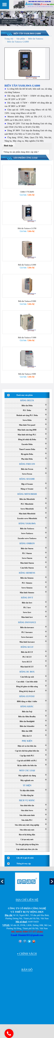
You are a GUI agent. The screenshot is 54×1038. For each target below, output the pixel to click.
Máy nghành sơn (27, 780)
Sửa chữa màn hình (27, 815)
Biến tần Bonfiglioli (27, 721)
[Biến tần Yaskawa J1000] (27, 358)
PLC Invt (27, 607)
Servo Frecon (27, 474)
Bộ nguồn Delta (27, 454)
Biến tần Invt (27, 603)
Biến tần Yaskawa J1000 (27, 374)
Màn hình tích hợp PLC (27, 435)
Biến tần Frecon (27, 469)
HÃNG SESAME (27, 479)
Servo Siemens (27, 588)
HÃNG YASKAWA (27, 523)
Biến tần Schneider (27, 726)
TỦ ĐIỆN (27, 785)
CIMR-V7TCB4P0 (27, 192)
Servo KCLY (27, 662)
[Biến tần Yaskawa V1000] (27, 322)
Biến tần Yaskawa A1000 (27, 265)
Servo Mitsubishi (27, 509)
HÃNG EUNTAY (27, 696)
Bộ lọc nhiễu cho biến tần (27, 765)
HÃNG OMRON (27, 543)
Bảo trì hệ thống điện (27, 835)
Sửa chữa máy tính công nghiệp (27, 825)
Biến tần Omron (27, 548)
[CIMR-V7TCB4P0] (27, 176)
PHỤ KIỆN (27, 741)
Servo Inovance (27, 637)
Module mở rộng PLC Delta (27, 415)
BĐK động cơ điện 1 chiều (27, 701)
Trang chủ (8, 39)
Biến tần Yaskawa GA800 (27, 33)
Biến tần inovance (27, 627)
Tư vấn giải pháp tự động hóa (27, 844)
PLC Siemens (27, 583)
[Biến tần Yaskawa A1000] (27, 249)
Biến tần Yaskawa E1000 (27, 301)
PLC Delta (27, 410)
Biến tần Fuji (27, 712)
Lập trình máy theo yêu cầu (27, 849)
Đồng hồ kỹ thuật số (27, 691)
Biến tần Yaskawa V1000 (27, 338)
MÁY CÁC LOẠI (27, 770)
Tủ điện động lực (27, 795)
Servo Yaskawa (27, 533)
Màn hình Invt (27, 617)
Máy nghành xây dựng (27, 776)
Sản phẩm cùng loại (25, 158)
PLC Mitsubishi (27, 504)
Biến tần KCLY (27, 652)
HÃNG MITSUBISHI (27, 494)
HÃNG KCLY (27, 647)
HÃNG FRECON (27, 464)
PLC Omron (27, 553)
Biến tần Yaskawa (35, 39)
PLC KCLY (27, 657)
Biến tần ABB (27, 731)
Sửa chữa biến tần (27, 805)
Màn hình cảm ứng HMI (27, 430)
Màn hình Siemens (27, 593)
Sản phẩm (20, 39)
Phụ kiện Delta (27, 459)
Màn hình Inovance (27, 642)
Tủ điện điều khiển (27, 790)
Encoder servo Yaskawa (27, 538)
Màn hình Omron (27, 563)
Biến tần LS (27, 736)
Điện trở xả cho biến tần (27, 746)
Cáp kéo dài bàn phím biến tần (27, 751)
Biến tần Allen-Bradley (27, 717)
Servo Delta (27, 420)
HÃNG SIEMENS (27, 573)
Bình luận (8, 145)
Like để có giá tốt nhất (25, 858)
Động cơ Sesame (27, 489)
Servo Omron (27, 558)
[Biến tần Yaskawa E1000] (27, 285)
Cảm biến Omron (27, 568)
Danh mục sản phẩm (24, 395)
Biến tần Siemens (27, 578)
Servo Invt (27, 612)
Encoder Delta (27, 444)
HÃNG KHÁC (27, 706)
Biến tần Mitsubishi (27, 499)
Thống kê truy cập (23, 864)
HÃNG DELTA (27, 400)
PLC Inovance (27, 632)
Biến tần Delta (27, 405)
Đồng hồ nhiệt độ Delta (27, 439)
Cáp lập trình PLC (27, 756)
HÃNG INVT (27, 598)
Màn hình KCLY (27, 667)
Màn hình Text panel (27, 425)
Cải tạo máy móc (27, 839)
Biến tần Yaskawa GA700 (27, 228)
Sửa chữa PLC (27, 820)
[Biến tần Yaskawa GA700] (27, 213)
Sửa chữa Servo (27, 810)
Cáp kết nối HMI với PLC (27, 761)
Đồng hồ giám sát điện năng (27, 686)
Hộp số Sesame (27, 484)
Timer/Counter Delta (27, 449)
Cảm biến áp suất (27, 677)
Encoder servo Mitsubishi (27, 518)
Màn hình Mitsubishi (27, 514)
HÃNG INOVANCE (27, 622)
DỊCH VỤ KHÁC (27, 800)
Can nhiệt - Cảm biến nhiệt (27, 682)
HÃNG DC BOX (27, 672)
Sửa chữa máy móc (27, 830)
